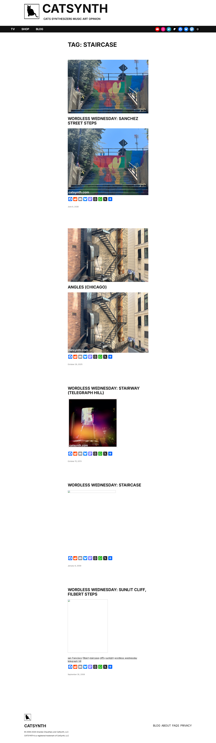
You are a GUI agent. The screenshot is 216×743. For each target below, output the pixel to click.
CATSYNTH (75, 8)
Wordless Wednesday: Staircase (104, 485)
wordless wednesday (125, 658)
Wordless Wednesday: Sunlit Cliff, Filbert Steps (107, 591)
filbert (86, 658)
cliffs (102, 658)
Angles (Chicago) (87, 287)
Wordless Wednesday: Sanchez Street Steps (103, 120)
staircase (94, 658)
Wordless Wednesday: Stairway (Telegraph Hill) (104, 390)
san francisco (75, 658)
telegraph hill (74, 661)
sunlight (109, 658)
